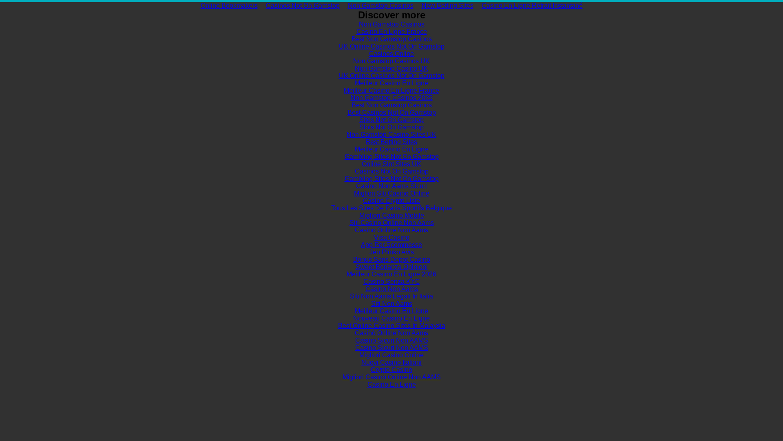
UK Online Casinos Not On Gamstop (392, 46)
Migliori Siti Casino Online (391, 193)
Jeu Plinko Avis (391, 252)
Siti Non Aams (391, 303)
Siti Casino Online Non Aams (391, 222)
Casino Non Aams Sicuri (391, 186)
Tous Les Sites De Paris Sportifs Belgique (391, 208)
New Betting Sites (447, 5)
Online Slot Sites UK (391, 163)
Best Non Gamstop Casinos (392, 39)
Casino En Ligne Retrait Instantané (532, 5)
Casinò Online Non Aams (391, 333)
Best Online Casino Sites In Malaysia (391, 325)
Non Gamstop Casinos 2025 (392, 97)
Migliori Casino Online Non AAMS (392, 377)
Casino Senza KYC (391, 281)
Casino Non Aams (391, 288)
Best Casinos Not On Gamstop (391, 112)
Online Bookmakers (229, 5)
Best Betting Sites (391, 141)
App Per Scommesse (391, 244)
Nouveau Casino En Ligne (391, 318)
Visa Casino (391, 237)
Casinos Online (391, 53)
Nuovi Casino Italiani (391, 362)
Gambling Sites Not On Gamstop (392, 156)
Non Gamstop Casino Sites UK (391, 134)
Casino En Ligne (391, 384)
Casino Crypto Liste (391, 200)
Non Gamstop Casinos (381, 5)
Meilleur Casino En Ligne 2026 (391, 274)
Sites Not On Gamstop (391, 119)
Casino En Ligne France (391, 31)
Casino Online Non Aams (391, 230)
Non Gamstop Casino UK (391, 68)
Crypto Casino (391, 369)
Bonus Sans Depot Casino (391, 259)
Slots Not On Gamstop (391, 127)
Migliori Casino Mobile (391, 215)
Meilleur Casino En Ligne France (391, 90)
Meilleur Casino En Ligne (391, 83)
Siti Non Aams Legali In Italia (391, 296)
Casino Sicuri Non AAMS (391, 340)
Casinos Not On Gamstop (303, 5)
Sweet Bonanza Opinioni (392, 266)
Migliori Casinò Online (391, 355)
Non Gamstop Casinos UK (391, 61)
